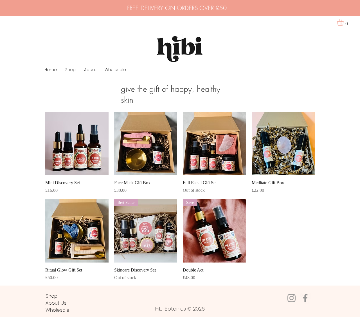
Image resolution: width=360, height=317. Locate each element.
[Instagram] (291, 298)
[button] (344, 22)
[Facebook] (305, 298)
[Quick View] (77, 143)
